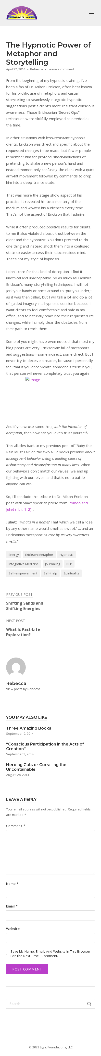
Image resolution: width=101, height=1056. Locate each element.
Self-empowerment (23, 573)
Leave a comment (61, 69)
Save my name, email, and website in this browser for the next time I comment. (50, 953)
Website (13, 929)
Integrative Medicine (24, 564)
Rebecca (36, 69)
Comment (15, 826)
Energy (14, 554)
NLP (69, 564)
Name (12, 884)
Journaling (52, 564)
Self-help (50, 573)
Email (11, 906)
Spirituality (71, 573)
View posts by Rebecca (23, 689)
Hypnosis (67, 554)
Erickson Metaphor (39, 554)
